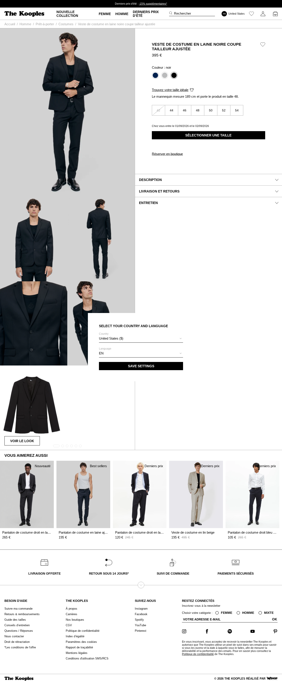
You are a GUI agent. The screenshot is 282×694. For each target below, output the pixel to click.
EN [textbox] (101, 353)
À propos (71, 608)
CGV (69, 625)
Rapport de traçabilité (79, 647)
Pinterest (140, 630)
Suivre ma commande (18, 608)
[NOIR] (174, 75)
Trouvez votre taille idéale (170, 90)
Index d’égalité (75, 636)
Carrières (71, 614)
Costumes (65, 24)
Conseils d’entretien (17, 625)
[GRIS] (164, 75)
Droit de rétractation (17, 641)
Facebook (141, 614)
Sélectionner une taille (208, 135)
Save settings (141, 366)
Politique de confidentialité (82, 630)
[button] (56, 446)
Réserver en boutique (167, 154)
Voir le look (22, 441)
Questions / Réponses (18, 630)
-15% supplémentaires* (153, 3)
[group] (67, 112)
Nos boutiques (75, 619)
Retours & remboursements (22, 614)
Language (105, 351)
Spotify (139, 619)
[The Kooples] (24, 14)
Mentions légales (76, 653)
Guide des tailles (15, 619)
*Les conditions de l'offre (20, 647)
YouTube (140, 625)
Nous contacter (14, 636)
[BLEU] (155, 75)
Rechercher (182, 13)
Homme (25, 24)
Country (111, 336)
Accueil (9, 24)
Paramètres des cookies (81, 641)
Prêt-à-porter (45, 24)
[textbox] (141, 338)
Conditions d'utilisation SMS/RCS (87, 658)
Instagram (141, 608)
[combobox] (141, 339)
